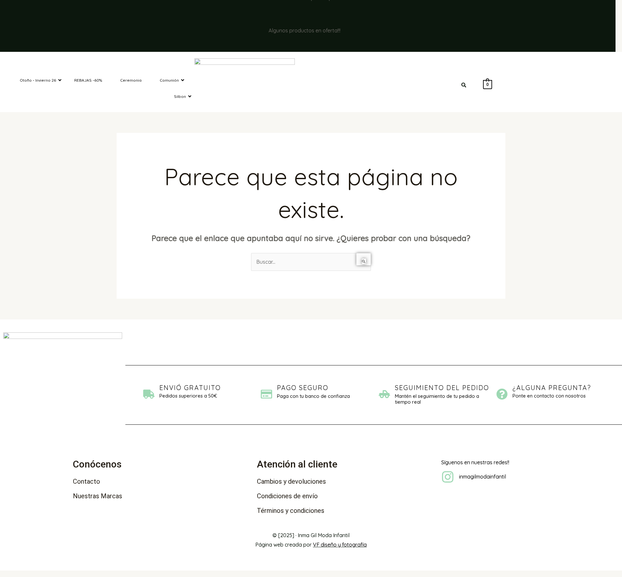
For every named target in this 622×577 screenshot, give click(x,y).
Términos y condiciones (290, 510)
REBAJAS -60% (88, 80)
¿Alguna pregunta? (552, 388)
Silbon (180, 96)
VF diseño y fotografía (340, 544)
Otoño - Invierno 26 (38, 80)
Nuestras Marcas (97, 496)
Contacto (86, 481)
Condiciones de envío (287, 496)
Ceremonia (131, 80)
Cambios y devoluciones (291, 481)
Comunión (169, 80)
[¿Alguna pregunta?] (502, 395)
